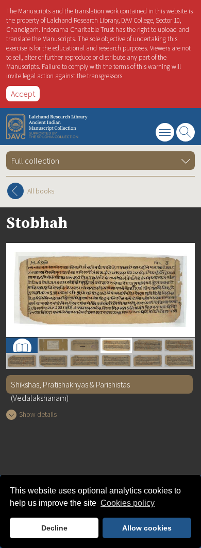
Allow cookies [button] (147, 528)
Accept (23, 94)
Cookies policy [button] (127, 503)
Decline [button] (54, 528)
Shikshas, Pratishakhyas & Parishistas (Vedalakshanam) (70, 386)
